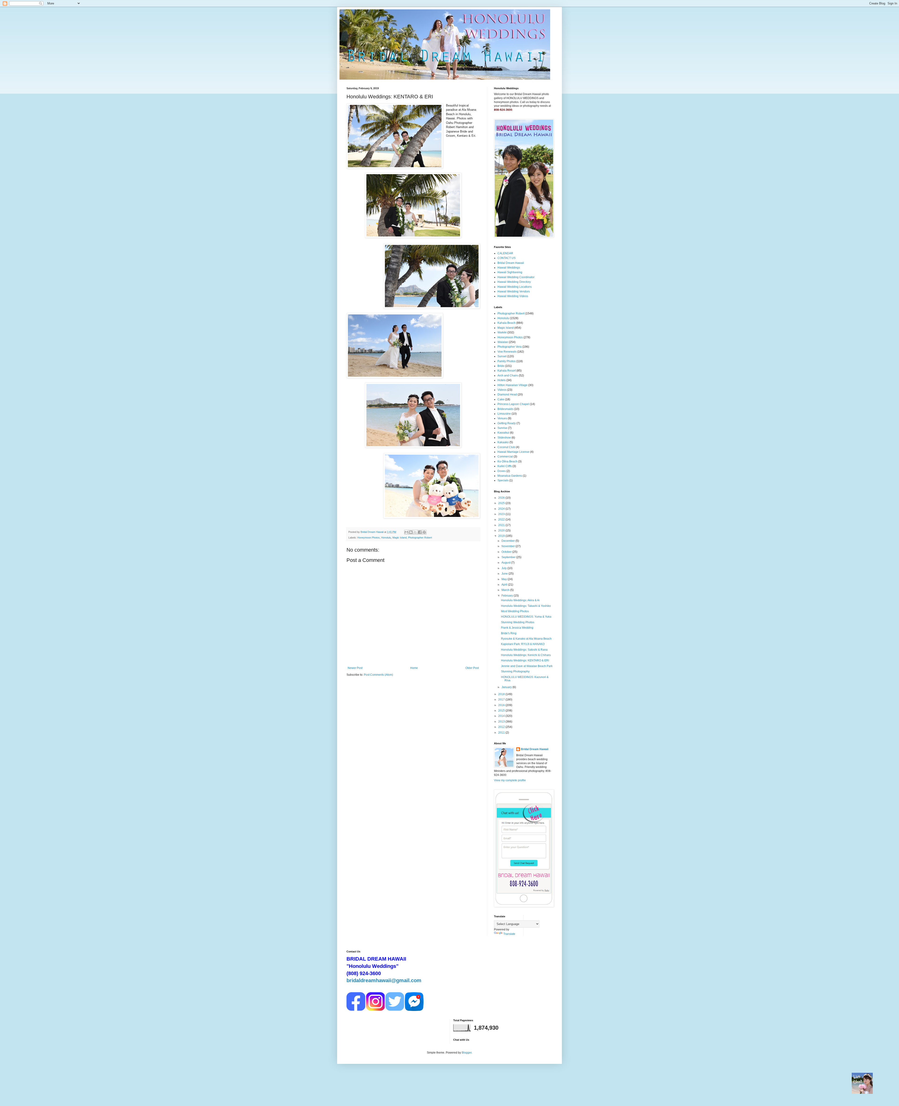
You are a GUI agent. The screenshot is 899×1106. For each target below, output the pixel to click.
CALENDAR (505, 253)
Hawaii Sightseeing (509, 272)
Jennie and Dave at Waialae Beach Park (527, 666)
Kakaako (503, 442)
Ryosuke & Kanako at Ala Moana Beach (526, 638)
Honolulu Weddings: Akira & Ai (520, 600)
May (504, 579)
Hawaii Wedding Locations (514, 286)
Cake (500, 399)
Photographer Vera (509, 346)
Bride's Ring (508, 633)
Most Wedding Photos (515, 611)
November (508, 546)
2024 (501, 508)
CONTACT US (506, 258)
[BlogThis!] (411, 532)
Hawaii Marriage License (513, 451)
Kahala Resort (506, 370)
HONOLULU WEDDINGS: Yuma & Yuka (526, 616)
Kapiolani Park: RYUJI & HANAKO (523, 644)
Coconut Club (506, 447)
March (505, 590)
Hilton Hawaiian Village (512, 385)
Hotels (501, 380)
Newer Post (355, 668)
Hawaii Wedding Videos (512, 296)
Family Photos (506, 361)
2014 (501, 716)
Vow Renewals (506, 351)
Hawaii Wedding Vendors (513, 291)
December (508, 540)
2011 (501, 732)
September (508, 557)
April (504, 584)
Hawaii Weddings (508, 267)
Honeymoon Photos (368, 537)
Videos (501, 389)
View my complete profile (510, 780)
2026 (501, 497)
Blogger (467, 1052)
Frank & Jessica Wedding (517, 627)
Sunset (501, 356)
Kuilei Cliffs (504, 466)
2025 (501, 503)
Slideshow (504, 437)
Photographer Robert (420, 537)
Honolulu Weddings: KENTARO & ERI (525, 660)
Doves (501, 471)
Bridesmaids (505, 409)
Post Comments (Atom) (378, 674)
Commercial (505, 456)
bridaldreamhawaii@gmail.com (383, 980)
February (507, 595)
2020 (501, 530)
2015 (501, 710)
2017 (501, 699)
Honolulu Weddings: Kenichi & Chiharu (526, 655)
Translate (509, 934)
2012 (501, 727)
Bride (500, 366)
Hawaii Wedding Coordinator (515, 277)
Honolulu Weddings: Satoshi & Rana (524, 649)
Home (414, 668)
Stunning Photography (515, 671)
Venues (502, 418)
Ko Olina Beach (507, 461)
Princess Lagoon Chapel (513, 404)
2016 (501, 705)
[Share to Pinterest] (424, 532)
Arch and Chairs (507, 375)
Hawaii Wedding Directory (514, 282)
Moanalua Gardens (509, 475)
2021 (501, 525)
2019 (501, 536)
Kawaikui (503, 432)
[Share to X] (415, 532)
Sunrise (502, 428)
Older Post (472, 668)
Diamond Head (507, 394)
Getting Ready (506, 423)
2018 (501, 694)
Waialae (502, 342)
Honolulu (386, 537)
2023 (501, 514)
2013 (501, 721)
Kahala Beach (506, 322)
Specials (502, 480)
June (504, 573)
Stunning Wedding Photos (517, 622)
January (506, 687)
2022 (501, 519)
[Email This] (406, 532)
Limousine (504, 413)
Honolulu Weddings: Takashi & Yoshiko (526, 606)
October (506, 551)
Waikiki (502, 332)
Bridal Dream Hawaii (510, 263)
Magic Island (399, 537)
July (504, 568)
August (506, 562)
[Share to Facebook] (419, 532)
